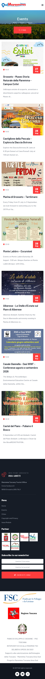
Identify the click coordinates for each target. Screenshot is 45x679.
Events (22, 23)
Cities (4, 514)
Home (15, 23)
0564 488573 (14, 476)
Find (23, 30)
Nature (30, 23)
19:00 (7, 131)
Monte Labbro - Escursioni (17, 251)
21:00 (7, 299)
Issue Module (6, 522)
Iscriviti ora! (24, 575)
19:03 (7, 70)
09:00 (7, 419)
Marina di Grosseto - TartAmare (20, 196)
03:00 (7, 244)
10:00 (7, 357)
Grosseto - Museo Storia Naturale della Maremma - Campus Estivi (17, 80)
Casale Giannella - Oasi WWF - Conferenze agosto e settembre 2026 (20, 367)
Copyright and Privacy (10, 518)
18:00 (7, 190)
